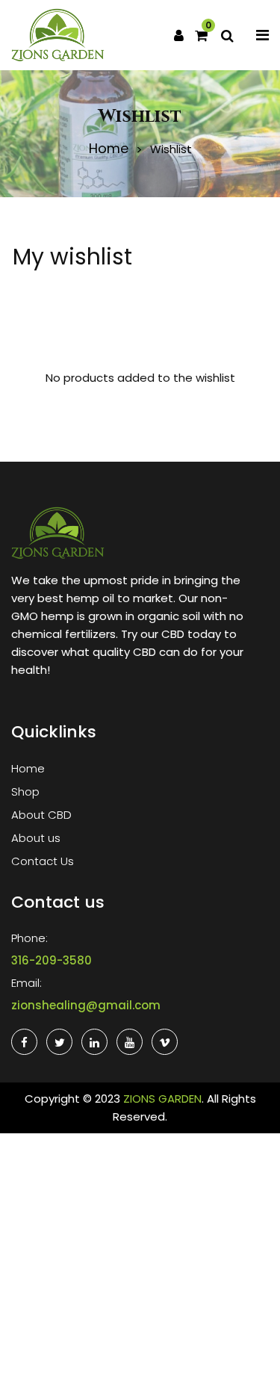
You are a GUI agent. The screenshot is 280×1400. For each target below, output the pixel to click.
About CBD (41, 814)
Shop (25, 791)
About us (35, 837)
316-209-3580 (51, 960)
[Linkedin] (94, 1042)
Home (108, 148)
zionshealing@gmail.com (86, 1005)
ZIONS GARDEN (162, 1098)
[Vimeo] (165, 1042)
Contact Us (42, 861)
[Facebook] (24, 1042)
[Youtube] (129, 1042)
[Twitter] (59, 1042)
